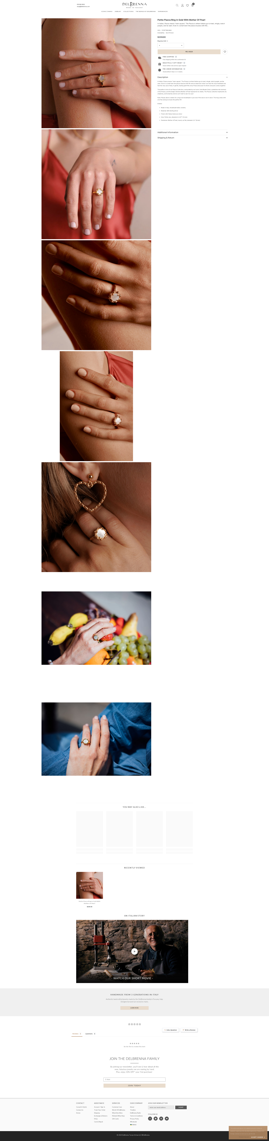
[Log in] (182, 5)
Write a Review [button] (190, 1030)
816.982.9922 (81, 4)
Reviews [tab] (75, 1034)
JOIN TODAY (134, 1085)
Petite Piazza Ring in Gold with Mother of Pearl (89, 902)
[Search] (170, 5)
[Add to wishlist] (224, 51)
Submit (181, 1107)
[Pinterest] (161, 1119)
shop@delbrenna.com (83, 6)
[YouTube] (167, 1119)
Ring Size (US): (163, 41)
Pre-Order (189, 52)
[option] (90, 890)
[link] (89, 849)
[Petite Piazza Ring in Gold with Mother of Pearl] (89, 885)
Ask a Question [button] (172, 1030)
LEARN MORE (134, 1008)
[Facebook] (150, 1119)
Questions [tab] (89, 1034)
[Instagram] (156, 1119)
